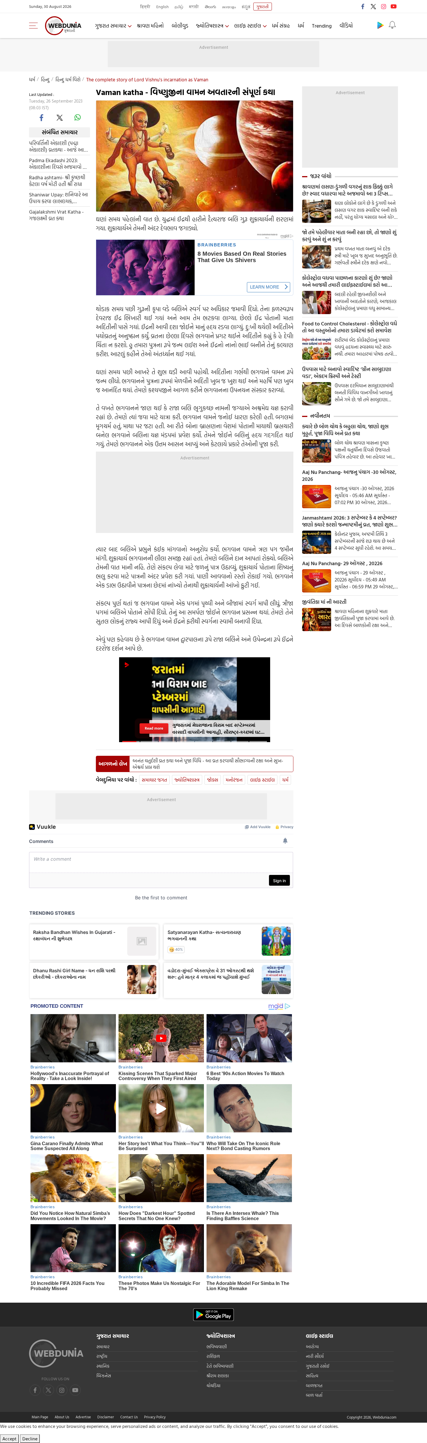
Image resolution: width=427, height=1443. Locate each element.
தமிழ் (179, 6)
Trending (322, 26)
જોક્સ (212, 779)
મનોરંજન (234, 779)
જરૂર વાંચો (320, 176)
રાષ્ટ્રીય (101, 1356)
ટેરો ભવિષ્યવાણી (220, 1366)
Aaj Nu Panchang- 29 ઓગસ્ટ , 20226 (342, 563)
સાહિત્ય (312, 1375)
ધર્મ (301, 26)
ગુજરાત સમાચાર (110, 26)
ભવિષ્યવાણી (217, 1346)
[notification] (392, 25)
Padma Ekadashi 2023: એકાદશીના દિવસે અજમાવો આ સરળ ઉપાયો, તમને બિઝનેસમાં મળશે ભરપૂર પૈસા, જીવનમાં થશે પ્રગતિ (59, 163)
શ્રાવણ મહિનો (150, 26)
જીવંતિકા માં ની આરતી (324, 602)
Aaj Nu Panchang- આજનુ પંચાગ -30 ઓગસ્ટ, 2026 (349, 476)
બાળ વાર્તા (314, 1395)
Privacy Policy (155, 1417)
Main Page (40, 1417)
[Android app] (213, 1314)
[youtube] (393, 6)
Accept (9, 1438)
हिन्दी (145, 6)
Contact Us (129, 1417)
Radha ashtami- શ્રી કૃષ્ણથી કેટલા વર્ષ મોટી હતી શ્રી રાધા (57, 180)
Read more (154, 728)
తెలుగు (210, 6)
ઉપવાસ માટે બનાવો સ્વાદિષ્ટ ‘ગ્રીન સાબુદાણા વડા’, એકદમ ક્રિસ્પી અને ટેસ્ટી (346, 373)
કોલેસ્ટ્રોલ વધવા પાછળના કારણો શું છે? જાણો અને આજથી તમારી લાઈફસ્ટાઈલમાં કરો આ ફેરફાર (347, 282)
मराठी (194, 6)
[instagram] (383, 6)
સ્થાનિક (103, 1366)
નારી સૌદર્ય (315, 1356)
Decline (29, 1438)
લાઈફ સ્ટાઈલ (247, 26)
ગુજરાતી (262, 6)
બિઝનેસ (103, 1375)
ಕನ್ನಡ (246, 6)
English (162, 6)
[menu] (35, 25)
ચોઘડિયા (213, 1385)
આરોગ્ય (312, 1346)
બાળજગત (314, 1385)
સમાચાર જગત (154, 779)
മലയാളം (229, 6)
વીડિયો (346, 26)
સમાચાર (103, 1346)
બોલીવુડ (180, 26)
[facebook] (363, 6)
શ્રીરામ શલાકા (218, 1375)
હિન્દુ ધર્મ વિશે (67, 79)
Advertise (83, 1417)
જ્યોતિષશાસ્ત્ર (209, 26)
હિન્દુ (45, 79)
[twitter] (373, 6)
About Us (62, 1417)
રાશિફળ (213, 1356)
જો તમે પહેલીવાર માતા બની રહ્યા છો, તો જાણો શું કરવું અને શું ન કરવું (349, 236)
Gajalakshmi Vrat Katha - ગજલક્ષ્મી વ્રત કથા (56, 214)
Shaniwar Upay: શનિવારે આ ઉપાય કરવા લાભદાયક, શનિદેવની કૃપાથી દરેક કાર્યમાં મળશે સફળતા (58, 197)
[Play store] (380, 25)
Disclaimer (105, 1417)
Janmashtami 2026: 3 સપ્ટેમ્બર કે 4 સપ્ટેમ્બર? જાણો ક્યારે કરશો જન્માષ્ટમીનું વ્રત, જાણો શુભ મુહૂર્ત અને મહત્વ (349, 521)
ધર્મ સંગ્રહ (281, 26)
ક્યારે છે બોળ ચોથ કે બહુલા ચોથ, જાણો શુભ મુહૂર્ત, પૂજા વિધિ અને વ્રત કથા (345, 430)
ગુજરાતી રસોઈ (317, 1366)
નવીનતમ (320, 416)
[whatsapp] (77, 117)
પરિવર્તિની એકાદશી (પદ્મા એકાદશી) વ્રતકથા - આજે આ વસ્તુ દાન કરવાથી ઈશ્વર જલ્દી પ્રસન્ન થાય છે (57, 146)
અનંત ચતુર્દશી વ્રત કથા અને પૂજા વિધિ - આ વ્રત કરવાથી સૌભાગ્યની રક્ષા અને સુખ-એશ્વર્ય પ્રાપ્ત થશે (207, 764)
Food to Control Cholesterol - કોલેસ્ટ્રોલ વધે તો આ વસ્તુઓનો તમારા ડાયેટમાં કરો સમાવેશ (349, 327)
